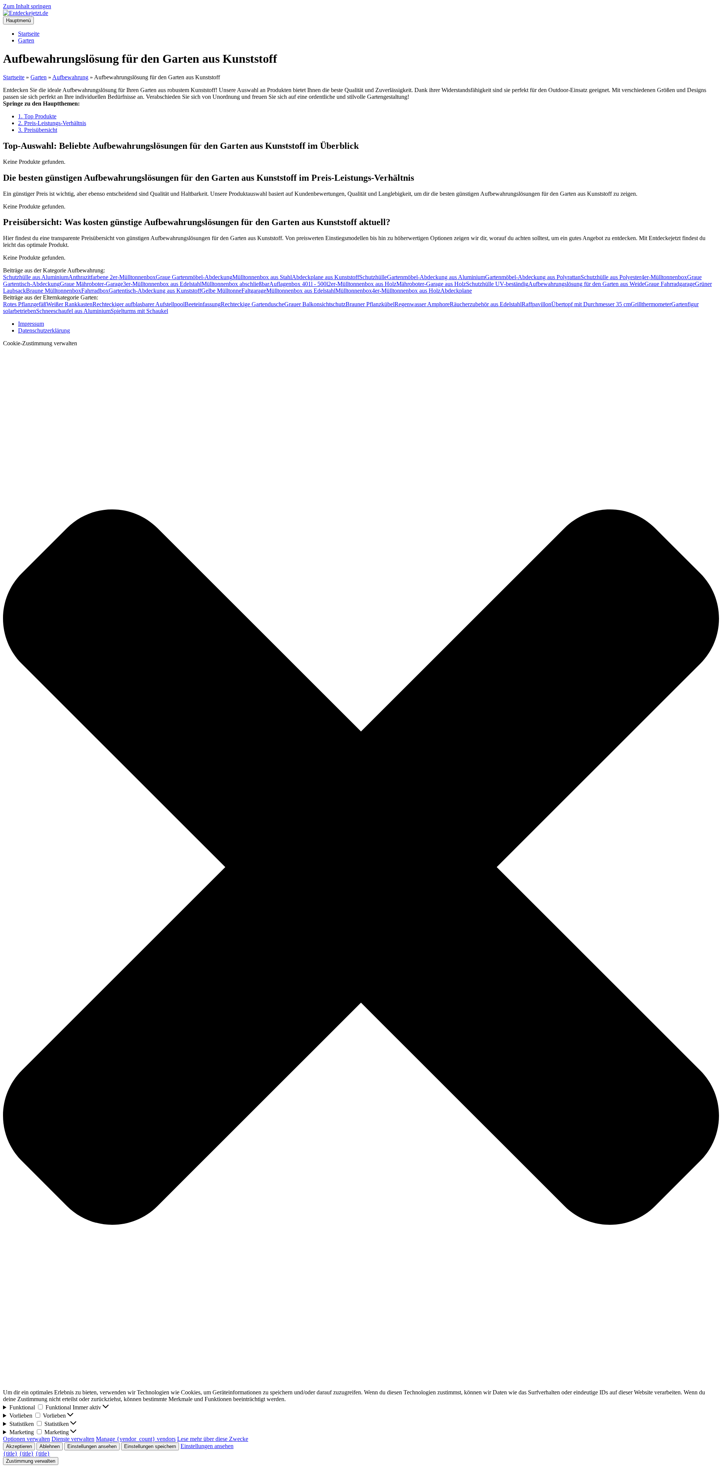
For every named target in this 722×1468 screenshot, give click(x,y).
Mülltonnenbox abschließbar (235, 284)
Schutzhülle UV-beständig (497, 284)
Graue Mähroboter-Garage (91, 284)
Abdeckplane (456, 290)
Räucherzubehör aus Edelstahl (486, 304)
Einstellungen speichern (150, 1446)
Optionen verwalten (26, 1439)
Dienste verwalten (73, 1439)
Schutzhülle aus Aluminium (35, 277)
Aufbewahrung (70, 77)
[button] (361, 868)
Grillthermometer (651, 304)
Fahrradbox (95, 290)
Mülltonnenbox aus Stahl (262, 277)
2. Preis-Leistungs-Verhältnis (52, 123)
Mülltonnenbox (353, 290)
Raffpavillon (536, 304)
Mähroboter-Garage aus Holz (431, 284)
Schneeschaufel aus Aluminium (73, 311)
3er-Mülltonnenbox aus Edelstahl (162, 284)
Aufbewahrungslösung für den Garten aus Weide (586, 284)
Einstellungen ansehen (92, 1446)
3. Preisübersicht (37, 130)
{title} (10, 1453)
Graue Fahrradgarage (670, 284)
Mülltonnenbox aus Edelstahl (300, 290)
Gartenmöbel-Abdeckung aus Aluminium (436, 277)
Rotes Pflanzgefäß (24, 304)
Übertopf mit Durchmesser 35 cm (591, 304)
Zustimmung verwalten (30, 1461)
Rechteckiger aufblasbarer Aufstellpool (139, 304)
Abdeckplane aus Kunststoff (325, 277)
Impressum (31, 324)
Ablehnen (49, 1446)
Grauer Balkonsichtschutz (315, 304)
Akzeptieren (19, 1446)
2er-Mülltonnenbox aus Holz (362, 284)
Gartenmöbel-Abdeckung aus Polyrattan (533, 277)
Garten (26, 40)
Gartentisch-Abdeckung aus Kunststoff (155, 290)
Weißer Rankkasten (69, 304)
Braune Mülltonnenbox (53, 290)
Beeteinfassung (203, 304)
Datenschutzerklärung (44, 330)
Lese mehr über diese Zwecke (212, 1439)
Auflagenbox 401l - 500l (298, 284)
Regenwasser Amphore (422, 304)
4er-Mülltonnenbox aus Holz (406, 290)
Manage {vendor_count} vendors (136, 1439)
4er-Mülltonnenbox (664, 277)
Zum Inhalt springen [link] (27, 6)
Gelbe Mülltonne (221, 290)
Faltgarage (253, 290)
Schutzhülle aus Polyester (611, 277)
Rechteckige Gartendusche (252, 304)
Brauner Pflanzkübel (370, 304)
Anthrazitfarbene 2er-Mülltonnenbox (112, 277)
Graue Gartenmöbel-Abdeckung (194, 277)
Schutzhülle (373, 277)
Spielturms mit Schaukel (139, 311)
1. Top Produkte (37, 116)
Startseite (28, 33)
